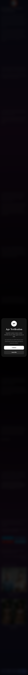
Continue (14, 347)
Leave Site (14, 352)
